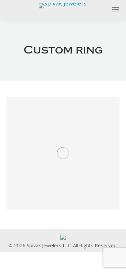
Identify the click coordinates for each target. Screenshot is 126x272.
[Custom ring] (63, 153)
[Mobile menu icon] (116, 10)
